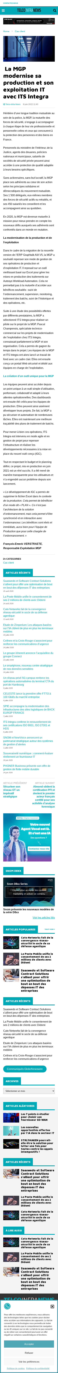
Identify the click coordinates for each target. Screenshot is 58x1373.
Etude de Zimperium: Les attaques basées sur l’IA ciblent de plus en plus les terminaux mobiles (28, 628)
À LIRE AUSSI (14, 1230)
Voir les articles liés (44, 917)
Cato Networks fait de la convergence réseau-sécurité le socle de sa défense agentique (25, 612)
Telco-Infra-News (12, 104)
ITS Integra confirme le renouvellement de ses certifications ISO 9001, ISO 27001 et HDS (27, 725)
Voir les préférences (29, 1361)
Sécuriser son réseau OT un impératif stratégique (11, 791)
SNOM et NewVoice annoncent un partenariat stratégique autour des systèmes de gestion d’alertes (28, 741)
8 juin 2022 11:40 (30, 104)
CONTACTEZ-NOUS (10, 3)
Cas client (8, 562)
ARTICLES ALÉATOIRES (20, 1105)
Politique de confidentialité (37, 1368)
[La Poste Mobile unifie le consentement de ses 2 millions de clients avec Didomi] (11, 959)
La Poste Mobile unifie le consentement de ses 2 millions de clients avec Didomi (37, 958)
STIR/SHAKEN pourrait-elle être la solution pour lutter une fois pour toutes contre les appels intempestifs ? (37, 1146)
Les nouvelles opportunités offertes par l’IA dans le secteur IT (37, 1130)
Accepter (29, 1344)
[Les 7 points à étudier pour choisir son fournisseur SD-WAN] (11, 1118)
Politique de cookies (16, 1368)
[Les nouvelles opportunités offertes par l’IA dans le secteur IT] (11, 1131)
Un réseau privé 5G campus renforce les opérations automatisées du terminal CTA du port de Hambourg (28, 681)
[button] (52, 1306)
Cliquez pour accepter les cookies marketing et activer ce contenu (29, 892)
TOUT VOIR (49, 929)
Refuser (29, 1352)
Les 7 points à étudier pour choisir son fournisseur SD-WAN (35, 1117)
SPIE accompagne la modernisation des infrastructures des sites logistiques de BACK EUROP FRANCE (29, 709)
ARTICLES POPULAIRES (20, 929)
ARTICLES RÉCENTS (18, 1161)
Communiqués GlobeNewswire (25, 1069)
